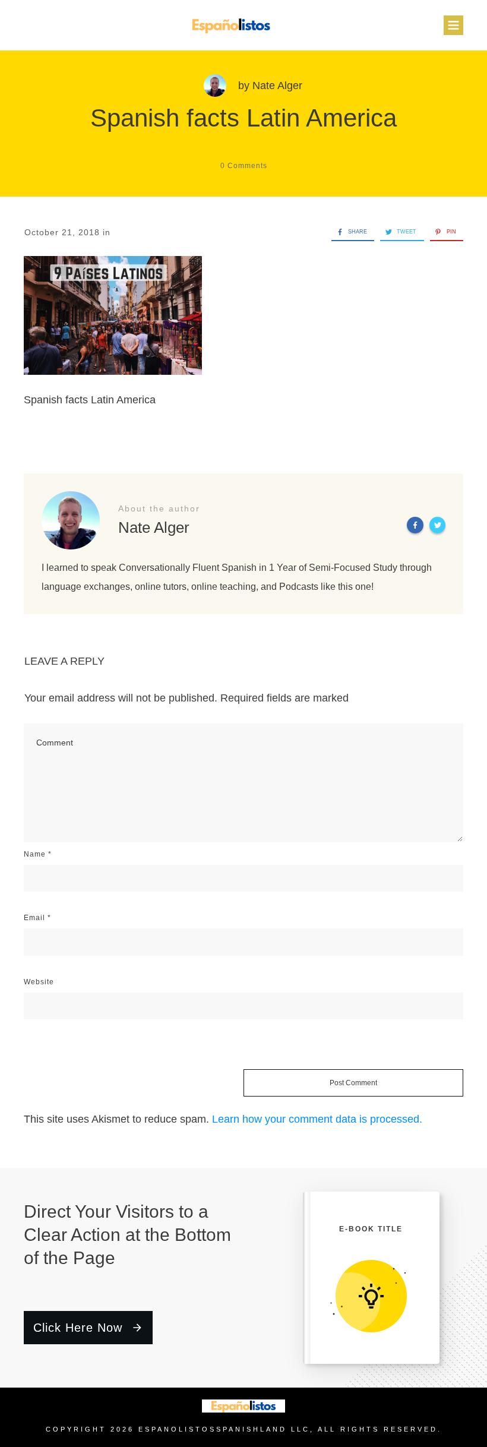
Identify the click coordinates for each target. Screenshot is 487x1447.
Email (37, 918)
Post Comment (353, 1083)
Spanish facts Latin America (243, 118)
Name (38, 854)
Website (39, 982)
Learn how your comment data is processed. (317, 1119)
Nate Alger (277, 85)
